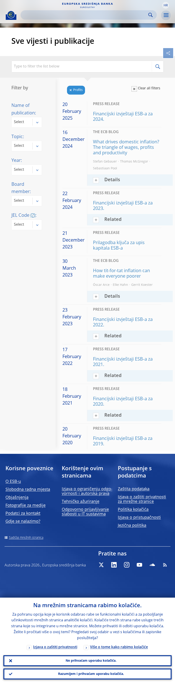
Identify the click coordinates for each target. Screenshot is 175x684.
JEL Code (23, 215)
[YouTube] (139, 564)
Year (16, 160)
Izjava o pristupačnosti (139, 518)
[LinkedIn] (113, 564)
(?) (33, 215)
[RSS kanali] (165, 564)
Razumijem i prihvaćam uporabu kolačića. (91, 674)
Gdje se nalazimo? (22, 521)
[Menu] (166, 15)
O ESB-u (13, 482)
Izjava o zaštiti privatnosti (55, 647)
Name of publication (23, 109)
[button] (165, 5)
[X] (101, 564)
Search (150, 15)
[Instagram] (126, 564)
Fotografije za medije (25, 505)
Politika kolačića (133, 510)
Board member (20, 188)
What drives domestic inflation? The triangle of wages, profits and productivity (126, 147)
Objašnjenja (16, 498)
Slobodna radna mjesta (27, 490)
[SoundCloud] (152, 564)
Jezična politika (132, 526)
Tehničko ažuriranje (80, 502)
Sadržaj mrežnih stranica (26, 537)
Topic (17, 137)
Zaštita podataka (133, 489)
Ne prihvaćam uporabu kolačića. (91, 660)
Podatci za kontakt (22, 513)
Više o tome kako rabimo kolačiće (119, 647)
